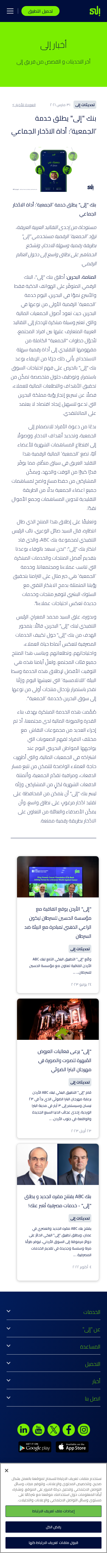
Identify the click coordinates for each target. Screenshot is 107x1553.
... (74, 972)
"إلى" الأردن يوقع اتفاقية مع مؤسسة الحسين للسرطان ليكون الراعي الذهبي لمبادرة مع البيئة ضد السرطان (57, 922)
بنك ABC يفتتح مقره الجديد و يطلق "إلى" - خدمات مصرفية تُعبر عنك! (57, 1201)
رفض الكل (53, 1527)
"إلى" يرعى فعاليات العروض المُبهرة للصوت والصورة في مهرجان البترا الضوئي (64, 1060)
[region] (53, 1508)
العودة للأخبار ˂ (24, 104)
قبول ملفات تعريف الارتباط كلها (53, 1542)
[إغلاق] (7, 1470)
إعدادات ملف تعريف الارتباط (53, 1511)
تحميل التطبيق (40, 11)
